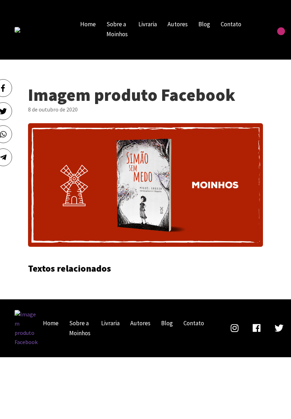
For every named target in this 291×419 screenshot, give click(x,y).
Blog (204, 24)
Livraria (147, 24)
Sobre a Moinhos (117, 29)
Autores (178, 24)
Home (88, 24)
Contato (231, 24)
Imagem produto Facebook (39, 30)
